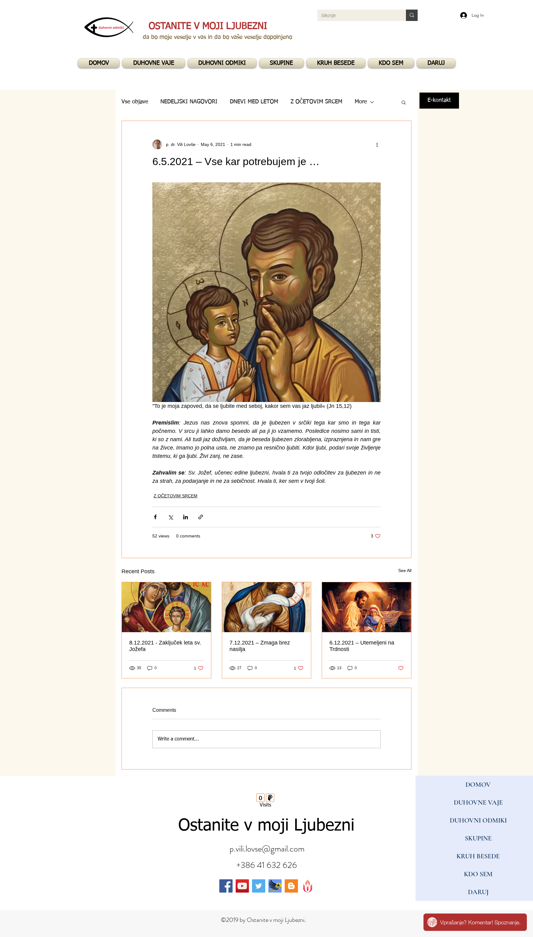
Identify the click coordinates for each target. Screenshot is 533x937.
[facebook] (226, 886)
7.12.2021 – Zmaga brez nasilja (259, 646)
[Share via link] (201, 517)
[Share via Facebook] (155, 517)
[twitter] (258, 886)
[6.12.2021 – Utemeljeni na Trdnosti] (366, 607)
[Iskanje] (412, 15)
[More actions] (377, 144)
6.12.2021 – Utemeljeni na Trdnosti (361, 646)
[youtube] (242, 886)
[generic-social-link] (275, 886)
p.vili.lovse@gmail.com (266, 849)
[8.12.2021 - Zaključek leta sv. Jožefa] (166, 607)
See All (404, 570)
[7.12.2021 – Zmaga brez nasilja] (266, 607)
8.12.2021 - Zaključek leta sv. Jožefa (165, 646)
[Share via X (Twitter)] (170, 517)
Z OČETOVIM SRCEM (175, 495)
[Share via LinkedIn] (185, 517)
